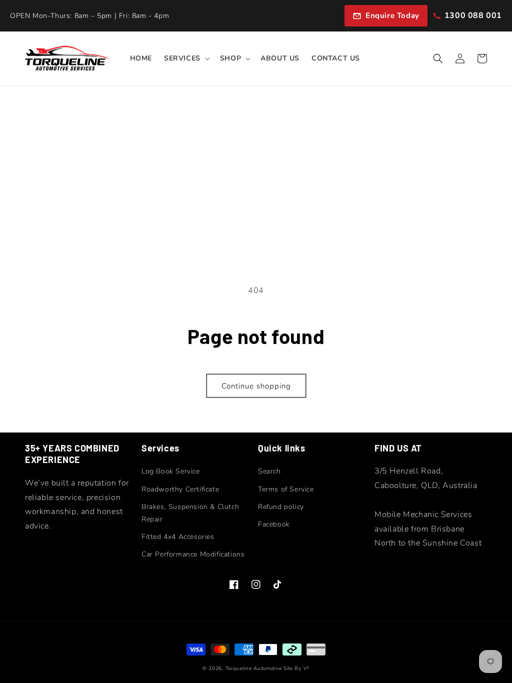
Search (269, 471)
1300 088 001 (473, 15)
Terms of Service (286, 489)
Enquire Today (393, 15)
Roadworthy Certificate (180, 489)
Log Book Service (171, 471)
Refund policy (281, 507)
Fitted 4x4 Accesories (178, 537)
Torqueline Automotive (254, 668)
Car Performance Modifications (193, 554)
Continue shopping (256, 386)
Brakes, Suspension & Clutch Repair (190, 513)
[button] (186, 58)
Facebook (274, 524)
